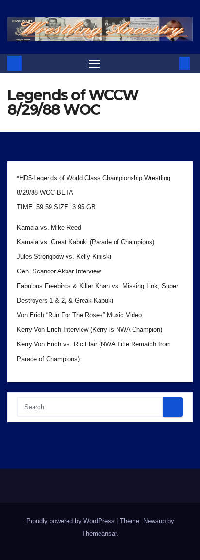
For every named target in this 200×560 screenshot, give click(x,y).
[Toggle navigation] (94, 64)
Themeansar (99, 533)
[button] (170, 63)
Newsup (154, 520)
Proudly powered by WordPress (71, 520)
